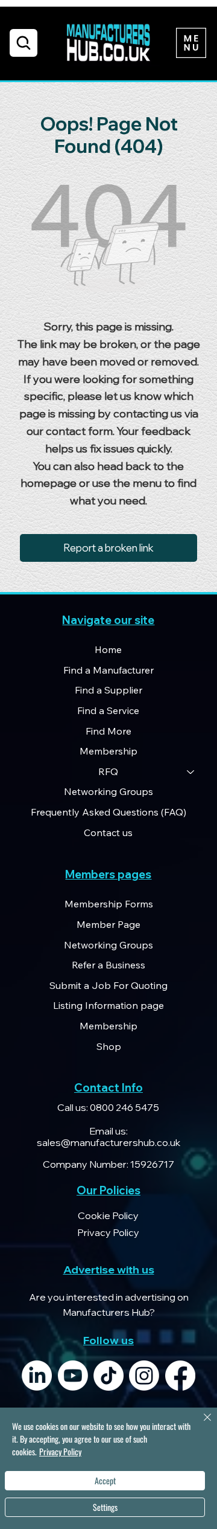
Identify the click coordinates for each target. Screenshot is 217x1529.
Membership (108, 751)
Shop (108, 1046)
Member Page (108, 924)
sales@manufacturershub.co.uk (108, 1142)
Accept (105, 1480)
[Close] (200, 1424)
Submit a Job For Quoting (108, 985)
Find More (108, 731)
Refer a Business (108, 965)
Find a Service (108, 710)
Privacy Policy (60, 1451)
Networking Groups (108, 791)
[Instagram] (144, 1375)
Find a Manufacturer (108, 670)
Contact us (108, 832)
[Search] (23, 43)
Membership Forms (108, 904)
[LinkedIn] (37, 1375)
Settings (105, 1507)
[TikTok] (108, 1375)
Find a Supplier (108, 690)
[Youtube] (73, 1375)
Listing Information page (108, 1005)
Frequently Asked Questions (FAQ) (108, 812)
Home (108, 649)
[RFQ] (191, 772)
